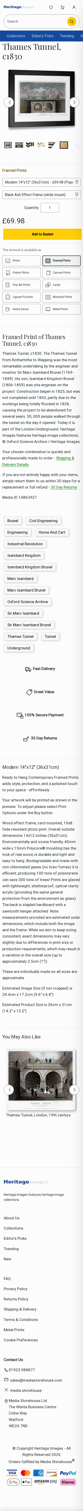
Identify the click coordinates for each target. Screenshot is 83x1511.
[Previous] (9, 102)
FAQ (7, 1278)
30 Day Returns (64, 487)
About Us (12, 1218)
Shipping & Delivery (20, 1309)
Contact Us (13, 1359)
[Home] (19, 7)
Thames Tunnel (20, 636)
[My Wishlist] (51, 7)
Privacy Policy (15, 1289)
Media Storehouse (56, 1461)
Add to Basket (42, 234)
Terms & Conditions (21, 1319)
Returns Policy (16, 1299)
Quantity (31, 207)
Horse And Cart (52, 532)
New (7, 1259)
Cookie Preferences (21, 1340)
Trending (67, 36)
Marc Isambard (20, 578)
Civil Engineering (43, 520)
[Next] (74, 102)
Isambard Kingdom (24, 555)
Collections (16, 36)
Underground (18, 648)
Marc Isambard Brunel (26, 590)
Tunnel (50, 636)
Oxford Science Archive (27, 601)
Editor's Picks (43, 36)
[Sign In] (74, 7)
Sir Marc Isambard (23, 613)
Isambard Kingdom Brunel (29, 567)
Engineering (17, 532)
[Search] (71, 21)
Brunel (12, 520)
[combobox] (35, 21)
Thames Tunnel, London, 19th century (38, 1115)
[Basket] (62, 7)
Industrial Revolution (25, 544)
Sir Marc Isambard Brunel (29, 625)
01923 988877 (22, 1370)
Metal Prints (14, 1329)
